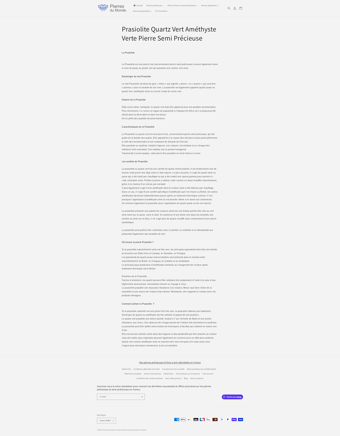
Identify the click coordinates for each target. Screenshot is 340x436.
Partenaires (169, 373)
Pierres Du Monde (108, 430)
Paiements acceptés (133, 373)
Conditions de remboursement (149, 378)
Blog (186, 378)
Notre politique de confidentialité (201, 369)
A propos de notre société (173, 369)
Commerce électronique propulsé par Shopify (130, 430)
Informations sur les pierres (188, 373)
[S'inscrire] (142, 397)
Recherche (126, 369)
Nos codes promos (173, 378)
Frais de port (208, 373)
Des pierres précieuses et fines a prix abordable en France (170, 362)
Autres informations (152, 373)
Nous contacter (196, 378)
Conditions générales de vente (146, 369)
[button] (229, 8)
